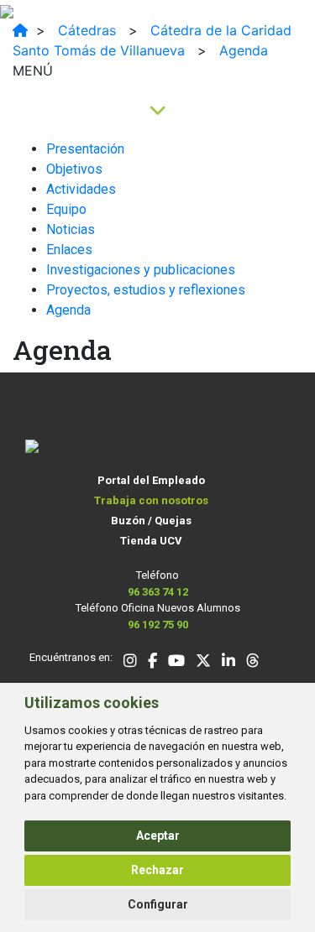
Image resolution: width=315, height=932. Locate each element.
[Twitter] (203, 662)
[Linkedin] (228, 662)
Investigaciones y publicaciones (140, 270)
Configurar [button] (158, 904)
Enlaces (69, 250)
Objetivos (74, 169)
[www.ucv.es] (20, 30)
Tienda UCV (151, 540)
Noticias (70, 229)
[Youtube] (176, 662)
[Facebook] (152, 662)
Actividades (81, 189)
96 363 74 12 (158, 592)
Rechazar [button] (157, 870)
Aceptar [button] (158, 835)
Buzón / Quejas (151, 520)
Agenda (68, 310)
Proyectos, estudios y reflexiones (145, 290)
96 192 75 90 (158, 624)
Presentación (85, 149)
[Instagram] (130, 662)
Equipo (66, 209)
